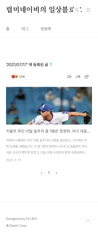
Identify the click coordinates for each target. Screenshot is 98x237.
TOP (88, 221)
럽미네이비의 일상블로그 (44, 10)
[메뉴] (88, 10)
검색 (77, 10)
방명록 (46, 28)
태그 (25, 28)
